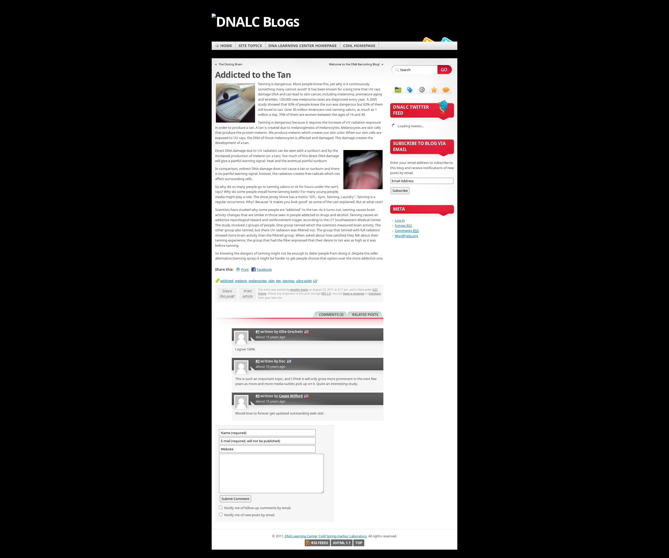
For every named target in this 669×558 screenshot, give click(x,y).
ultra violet (304, 280)
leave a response (353, 293)
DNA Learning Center (301, 536)
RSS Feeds (319, 542)
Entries (403, 225)
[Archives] (422, 89)
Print (245, 269)
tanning (288, 280)
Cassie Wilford (291, 396)
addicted (226, 280)
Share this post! (227, 293)
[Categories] (397, 89)
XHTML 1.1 (341, 542)
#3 (257, 396)
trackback (374, 293)
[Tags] (410, 89)
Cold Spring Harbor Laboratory (343, 536)
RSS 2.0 (326, 293)
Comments (407, 230)
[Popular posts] (434, 89)
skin (271, 280)
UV (315, 280)
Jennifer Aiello (299, 289)
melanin (241, 280)
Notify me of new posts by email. (249, 515)
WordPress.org (406, 235)
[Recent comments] (446, 89)
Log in (400, 220)
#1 (257, 331)
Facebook (264, 269)
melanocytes (258, 280)
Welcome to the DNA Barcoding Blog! (354, 64)
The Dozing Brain (230, 64)
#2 (257, 361)
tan (278, 280)
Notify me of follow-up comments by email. (257, 507)
